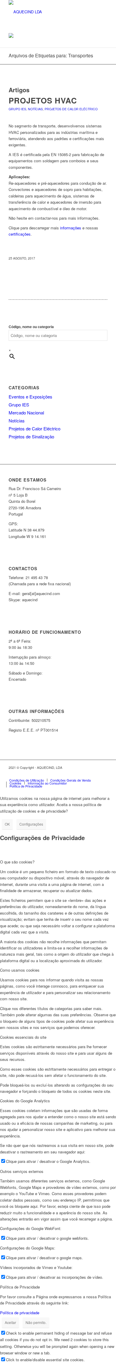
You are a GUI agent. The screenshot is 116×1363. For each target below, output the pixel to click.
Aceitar (10, 1322)
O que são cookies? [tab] (17, 862)
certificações (20, 234)
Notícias (35, 109)
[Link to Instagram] (76, 773)
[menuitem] (26, 780)
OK (7, 823)
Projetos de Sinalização (31, 436)
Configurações (31, 823)
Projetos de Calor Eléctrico (71, 109)
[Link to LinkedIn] (85, 773)
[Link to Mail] (102, 773)
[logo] (48, 12)
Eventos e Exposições (30, 396)
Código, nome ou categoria (31, 326)
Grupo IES (17, 109)
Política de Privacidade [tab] (20, 1287)
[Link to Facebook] (67, 773)
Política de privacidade (19, 1312)
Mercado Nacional (26, 412)
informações (70, 228)
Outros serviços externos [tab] (21, 1171)
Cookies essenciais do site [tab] (23, 1037)
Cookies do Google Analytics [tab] (25, 1100)
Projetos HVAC (43, 100)
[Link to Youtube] (94, 773)
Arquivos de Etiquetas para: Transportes (51, 55)
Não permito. (36, 1322)
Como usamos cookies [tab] (20, 970)
